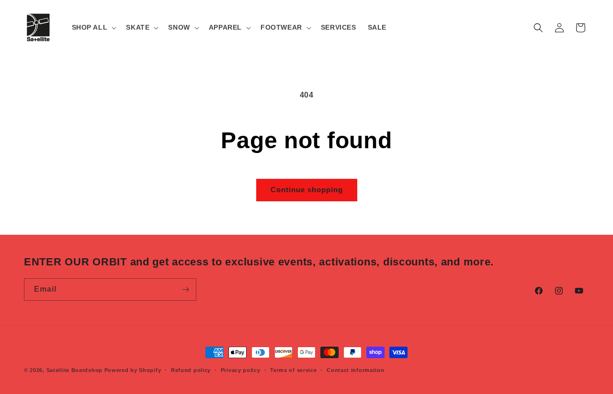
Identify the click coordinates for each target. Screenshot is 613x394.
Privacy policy (241, 370)
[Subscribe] (185, 289)
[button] (93, 27)
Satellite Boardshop (74, 370)
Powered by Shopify (132, 370)
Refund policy (191, 370)
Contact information (355, 370)
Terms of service (293, 370)
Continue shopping (307, 190)
